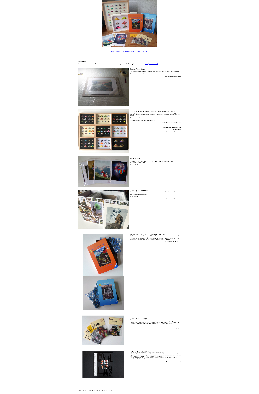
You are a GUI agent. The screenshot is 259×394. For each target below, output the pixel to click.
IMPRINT (111, 390)
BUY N (103, 390)
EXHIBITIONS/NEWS (128, 51)
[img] (129, 23)
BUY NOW (138, 51)
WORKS (118, 51)
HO (78, 390)
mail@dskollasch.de (151, 64)
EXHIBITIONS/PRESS (94, 390)
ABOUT (145, 51)
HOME (112, 51)
